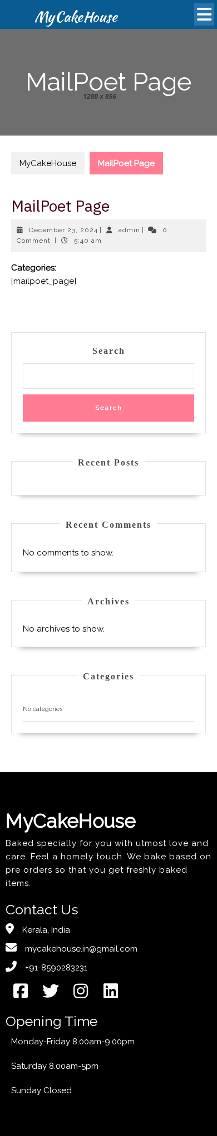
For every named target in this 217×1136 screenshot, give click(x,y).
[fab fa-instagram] (81, 990)
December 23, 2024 (63, 230)
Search (108, 351)
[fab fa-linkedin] (111, 990)
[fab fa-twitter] (51, 990)
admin (129, 230)
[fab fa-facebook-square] (20, 990)
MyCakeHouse (47, 163)
